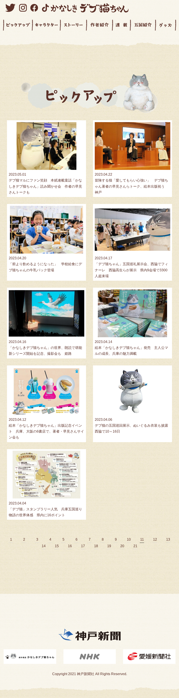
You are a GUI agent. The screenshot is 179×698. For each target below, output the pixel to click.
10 (129, 539)
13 (168, 539)
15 (57, 546)
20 (122, 546)
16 (70, 546)
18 (96, 546)
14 (44, 546)
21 (135, 546)
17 (83, 546)
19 (109, 546)
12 (155, 539)
